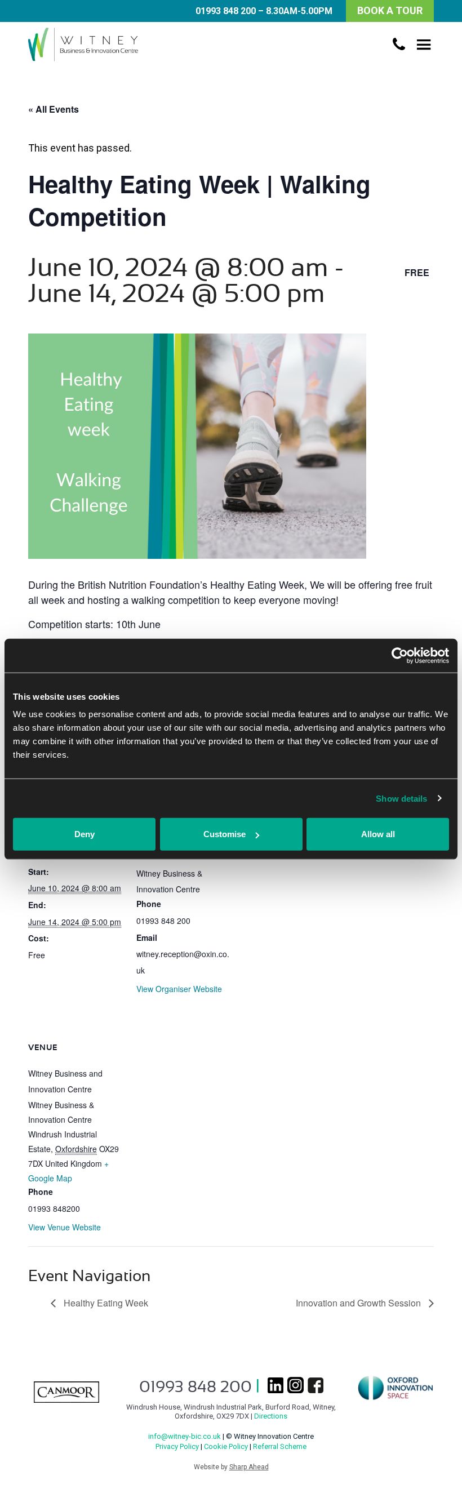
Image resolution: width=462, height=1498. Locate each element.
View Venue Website (64, 1227)
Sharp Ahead (249, 1467)
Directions (270, 1416)
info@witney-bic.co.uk (184, 1436)
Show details (401, 798)
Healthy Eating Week (104, 1302)
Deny (84, 834)
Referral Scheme (279, 1446)
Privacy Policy (177, 1446)
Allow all (378, 834)
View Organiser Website (179, 988)
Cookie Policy (226, 1446)
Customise (224, 834)
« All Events (53, 109)
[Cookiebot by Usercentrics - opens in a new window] (399, 655)
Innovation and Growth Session (359, 1302)
